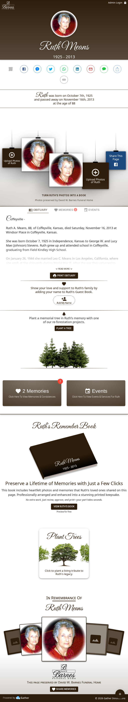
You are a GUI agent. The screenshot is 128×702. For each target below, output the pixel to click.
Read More (64, 269)
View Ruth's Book (64, 506)
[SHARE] (117, 69)
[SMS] (104, 69)
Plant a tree (64, 328)
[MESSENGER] (37, 69)
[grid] (64, 162)
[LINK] (64, 80)
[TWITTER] (51, 69)
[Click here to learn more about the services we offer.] (64, 672)
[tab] (38, 209)
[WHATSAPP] (64, 69)
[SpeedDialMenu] (120, 694)
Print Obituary (66, 275)
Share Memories (66, 689)
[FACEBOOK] (24, 69)
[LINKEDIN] (77, 69)
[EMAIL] (91, 69)
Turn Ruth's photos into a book (64, 195)
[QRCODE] (11, 69)
